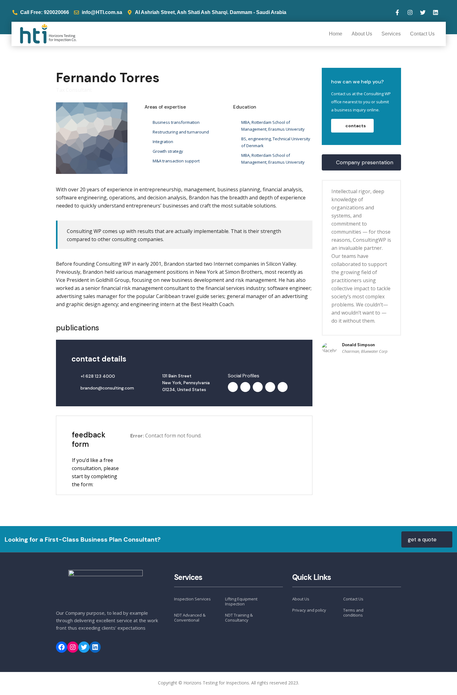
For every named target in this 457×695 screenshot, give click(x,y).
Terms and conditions (353, 613)
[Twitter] (422, 12)
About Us (362, 33)
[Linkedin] (435, 12)
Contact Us (422, 33)
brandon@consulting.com (107, 388)
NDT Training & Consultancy (239, 618)
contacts (355, 125)
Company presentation (364, 162)
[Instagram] (410, 12)
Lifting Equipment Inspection (241, 601)
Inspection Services (192, 598)
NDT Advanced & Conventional (189, 618)
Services (391, 33)
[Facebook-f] (397, 12)
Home (335, 33)
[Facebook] (61, 647)
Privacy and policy (309, 610)
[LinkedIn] (95, 647)
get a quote (422, 539)
